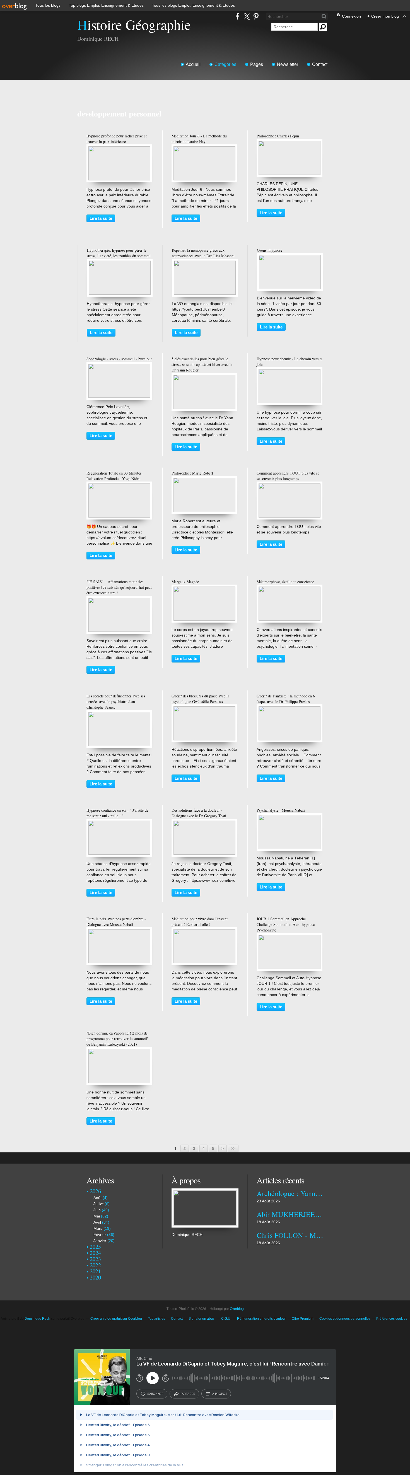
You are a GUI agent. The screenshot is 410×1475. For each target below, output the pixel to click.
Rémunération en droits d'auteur (261, 1319)
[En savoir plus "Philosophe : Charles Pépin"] (289, 143)
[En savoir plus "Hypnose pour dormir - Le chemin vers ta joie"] (289, 372)
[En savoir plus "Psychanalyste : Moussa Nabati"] (289, 818)
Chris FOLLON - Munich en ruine (290, 1235)
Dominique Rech (37, 1319)
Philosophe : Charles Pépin (278, 136)
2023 (95, 1259)
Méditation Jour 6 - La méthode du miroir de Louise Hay (199, 138)
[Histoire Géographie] (205, 1191)
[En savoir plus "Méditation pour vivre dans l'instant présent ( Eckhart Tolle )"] (204, 932)
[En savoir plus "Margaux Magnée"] (204, 589)
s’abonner (155, 1393)
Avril (97, 1222)
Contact (319, 64)
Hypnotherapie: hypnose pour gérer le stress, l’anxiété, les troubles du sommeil (119, 252)
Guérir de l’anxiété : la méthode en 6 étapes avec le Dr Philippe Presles (286, 698)
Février (99, 1234)
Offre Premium (302, 1319)
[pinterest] (255, 16)
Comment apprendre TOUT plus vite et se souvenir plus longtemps (288, 475)
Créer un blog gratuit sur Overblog (116, 1319)
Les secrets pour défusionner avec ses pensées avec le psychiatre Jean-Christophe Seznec (115, 701)
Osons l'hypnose (269, 250)
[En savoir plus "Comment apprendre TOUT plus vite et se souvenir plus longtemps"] (289, 486)
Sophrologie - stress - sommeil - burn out (119, 358)
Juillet (98, 1204)
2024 (95, 1253)
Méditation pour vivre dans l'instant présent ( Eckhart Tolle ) (200, 921)
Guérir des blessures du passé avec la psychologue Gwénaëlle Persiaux (200, 698)
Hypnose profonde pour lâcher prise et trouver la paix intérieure (116, 138)
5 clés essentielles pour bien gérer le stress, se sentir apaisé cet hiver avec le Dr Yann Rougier (202, 364)
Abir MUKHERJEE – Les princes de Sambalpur (290, 1214)
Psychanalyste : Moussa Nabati (281, 810)
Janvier (99, 1240)
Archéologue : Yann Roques (290, 1193)
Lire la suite (101, 218)
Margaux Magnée (185, 581)
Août (97, 1197)
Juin (97, 1210)
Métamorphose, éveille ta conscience (285, 581)
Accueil (193, 64)
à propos (219, 1393)
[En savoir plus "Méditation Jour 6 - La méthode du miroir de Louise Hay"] (204, 149)
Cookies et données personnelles (344, 1319)
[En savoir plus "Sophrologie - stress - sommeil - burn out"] (119, 366)
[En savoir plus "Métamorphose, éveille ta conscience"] (289, 589)
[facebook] (237, 16)
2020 (95, 1277)
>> (233, 1148)
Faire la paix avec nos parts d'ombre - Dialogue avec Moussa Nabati (116, 921)
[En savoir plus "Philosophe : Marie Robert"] (204, 480)
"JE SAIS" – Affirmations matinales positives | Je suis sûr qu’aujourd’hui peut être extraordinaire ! (119, 587)
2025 (95, 1246)
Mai (96, 1216)
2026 (95, 1191)
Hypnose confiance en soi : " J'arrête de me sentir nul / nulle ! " (117, 812)
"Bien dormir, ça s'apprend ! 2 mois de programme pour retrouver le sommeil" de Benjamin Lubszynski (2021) (117, 1038)
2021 (95, 1271)
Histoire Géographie (134, 24)
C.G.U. (226, 1319)
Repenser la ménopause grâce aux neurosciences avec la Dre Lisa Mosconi (203, 252)
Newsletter (287, 64)
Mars (97, 1228)
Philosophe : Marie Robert (192, 473)
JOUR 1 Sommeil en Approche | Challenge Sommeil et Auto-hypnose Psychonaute (286, 924)
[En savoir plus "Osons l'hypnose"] (290, 258)
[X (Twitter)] (246, 16)
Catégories (225, 64)
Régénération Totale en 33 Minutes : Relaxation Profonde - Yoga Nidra (115, 475)
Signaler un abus (202, 1319)
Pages (256, 64)
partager (187, 1393)
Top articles (156, 1319)
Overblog (237, 1309)
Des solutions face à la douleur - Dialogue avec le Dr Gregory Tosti (199, 812)
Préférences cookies (391, 1319)
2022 (95, 1265)
